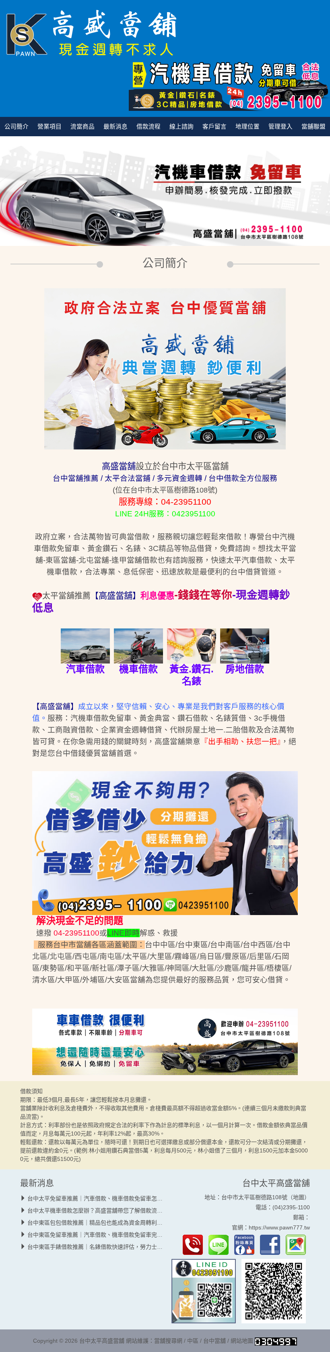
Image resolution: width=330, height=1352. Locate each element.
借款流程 (148, 126)
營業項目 (49, 126)
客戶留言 (214, 126)
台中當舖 (214, 1341)
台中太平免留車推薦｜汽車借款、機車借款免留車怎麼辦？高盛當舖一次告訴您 (126, 1198)
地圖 (298, 1197)
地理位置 (247, 126)
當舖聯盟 (313, 126)
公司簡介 (16, 126)
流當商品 (82, 126)
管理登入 (280, 126)
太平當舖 (58, 595)
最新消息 (115, 126)
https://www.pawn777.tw (279, 1227)
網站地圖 (242, 1341)
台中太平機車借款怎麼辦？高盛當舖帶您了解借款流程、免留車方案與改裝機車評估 (131, 1210)
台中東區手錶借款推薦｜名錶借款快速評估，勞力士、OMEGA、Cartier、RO (124, 1247)
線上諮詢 (181, 126)
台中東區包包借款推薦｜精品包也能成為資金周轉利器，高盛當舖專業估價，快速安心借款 (140, 1222)
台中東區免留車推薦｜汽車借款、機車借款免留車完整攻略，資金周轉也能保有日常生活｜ (140, 1234)
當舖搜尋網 (168, 1341)
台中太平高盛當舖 (276, 1183)
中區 (192, 1341)
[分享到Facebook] (272, 1244)
